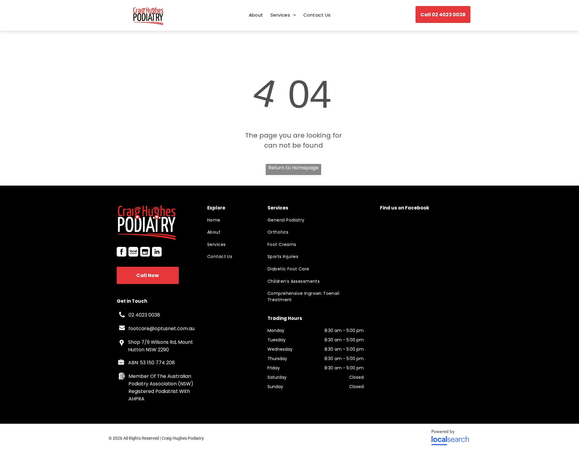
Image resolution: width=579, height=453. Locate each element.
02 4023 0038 (144, 314)
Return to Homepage (293, 167)
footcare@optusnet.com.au (161, 328)
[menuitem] (256, 14)
